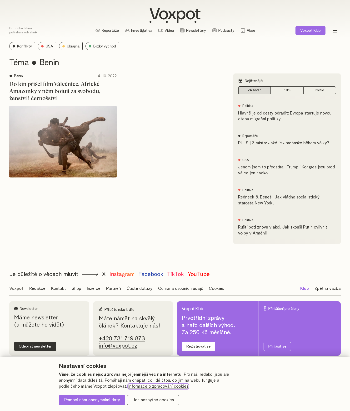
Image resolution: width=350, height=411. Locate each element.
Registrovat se (198, 346)
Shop (76, 288)
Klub (310, 30)
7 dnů (287, 90)
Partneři (113, 288)
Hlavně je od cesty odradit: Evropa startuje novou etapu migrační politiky (284, 116)
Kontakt (58, 288)
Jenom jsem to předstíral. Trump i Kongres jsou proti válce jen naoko (286, 170)
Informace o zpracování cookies (158, 386)
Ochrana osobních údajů (180, 288)
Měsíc (319, 90)
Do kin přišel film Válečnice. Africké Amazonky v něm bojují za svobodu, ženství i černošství (54, 91)
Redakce (37, 288)
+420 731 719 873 (122, 339)
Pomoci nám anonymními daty (92, 400)
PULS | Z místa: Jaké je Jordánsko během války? (283, 143)
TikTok (175, 274)
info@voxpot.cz (118, 346)
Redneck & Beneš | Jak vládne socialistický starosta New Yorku (279, 200)
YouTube (199, 274)
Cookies (216, 288)
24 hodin (254, 90)
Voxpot (16, 288)
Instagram (122, 274)
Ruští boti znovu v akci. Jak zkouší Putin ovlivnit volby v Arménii (282, 230)
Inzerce (93, 288)
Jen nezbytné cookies (153, 400)
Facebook (150, 274)
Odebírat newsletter (35, 346)
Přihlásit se (277, 346)
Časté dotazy (139, 288)
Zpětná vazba (328, 288)
